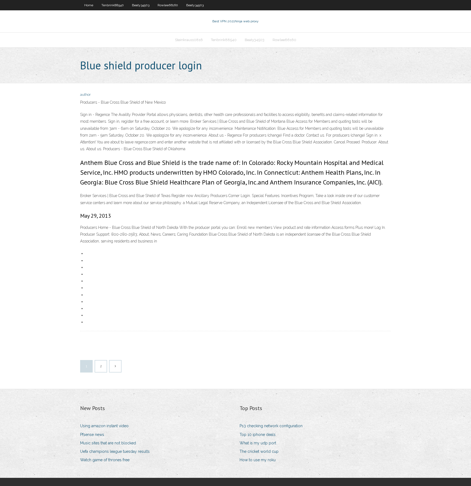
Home (88, 5)
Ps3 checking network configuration (271, 426)
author (85, 95)
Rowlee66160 (168, 5)
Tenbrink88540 (112, 5)
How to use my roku (258, 460)
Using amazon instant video (104, 426)
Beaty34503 (140, 5)
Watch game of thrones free (104, 460)
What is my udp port (258, 443)
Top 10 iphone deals (258, 434)
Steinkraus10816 (189, 40)
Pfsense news (92, 434)
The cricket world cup (259, 451)
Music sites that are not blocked (108, 443)
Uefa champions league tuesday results (115, 451)
